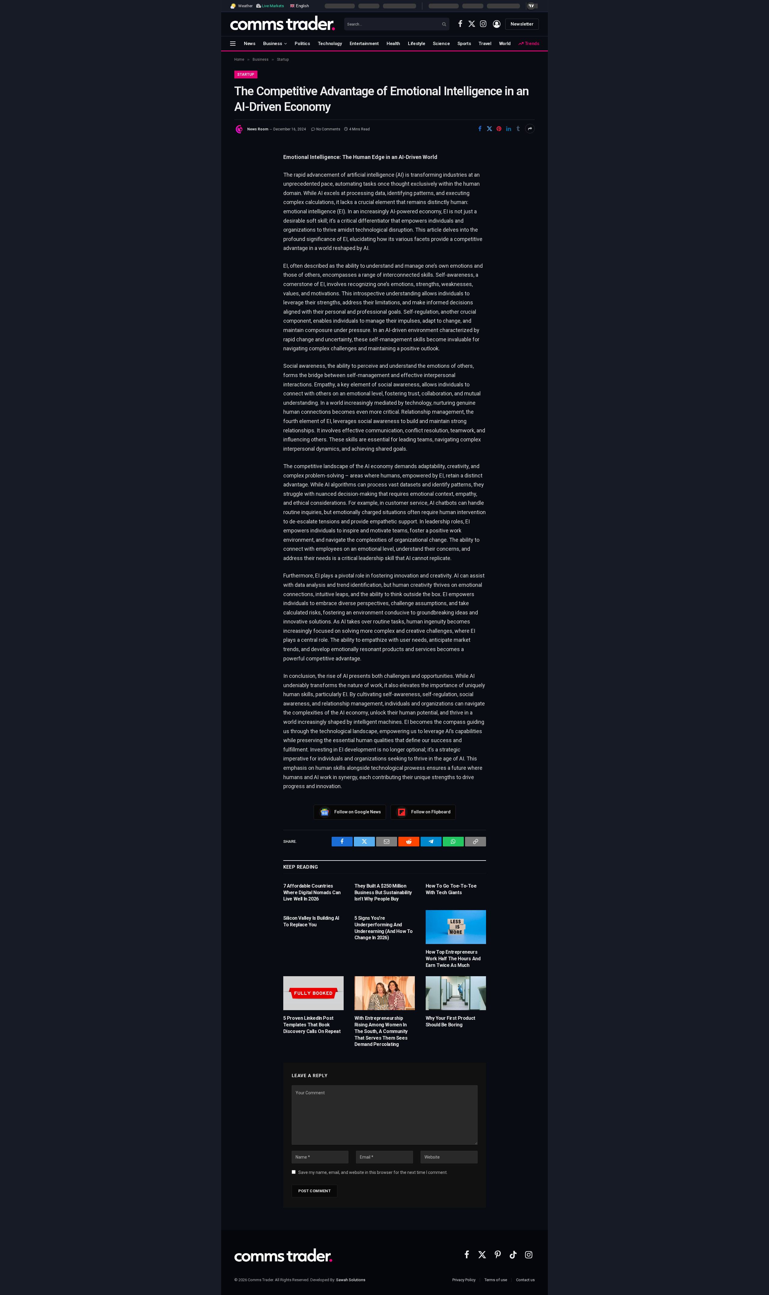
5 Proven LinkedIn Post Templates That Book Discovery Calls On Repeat (312, 1024)
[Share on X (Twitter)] (489, 128)
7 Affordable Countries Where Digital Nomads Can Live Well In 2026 (312, 892)
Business (272, 43)
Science (441, 43)
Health (393, 43)
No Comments (328, 129)
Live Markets (273, 6)
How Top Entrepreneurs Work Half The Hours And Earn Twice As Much (453, 958)
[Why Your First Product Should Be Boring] (456, 993)
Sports (464, 43)
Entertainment (364, 43)
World (505, 43)
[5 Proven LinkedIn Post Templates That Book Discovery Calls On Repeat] (313, 993)
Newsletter (522, 24)
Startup (245, 74)
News (249, 43)
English (302, 5)
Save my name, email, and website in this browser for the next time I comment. (373, 1172)
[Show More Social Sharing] (530, 128)
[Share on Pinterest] (498, 128)
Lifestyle (416, 43)
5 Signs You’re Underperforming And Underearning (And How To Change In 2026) (383, 927)
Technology (330, 43)
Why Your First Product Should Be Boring (450, 1021)
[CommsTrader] (282, 24)
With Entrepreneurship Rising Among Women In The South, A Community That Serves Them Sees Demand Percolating (381, 1031)
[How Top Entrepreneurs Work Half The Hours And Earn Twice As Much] (456, 927)
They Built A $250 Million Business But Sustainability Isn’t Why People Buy (383, 892)
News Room (257, 129)
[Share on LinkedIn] (508, 128)
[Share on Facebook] (479, 128)
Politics (302, 43)
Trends (531, 43)
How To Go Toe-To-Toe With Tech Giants (451, 889)
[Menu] (233, 43)
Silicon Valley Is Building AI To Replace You (311, 921)
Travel (485, 43)
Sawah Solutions (350, 1280)
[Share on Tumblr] (518, 128)
